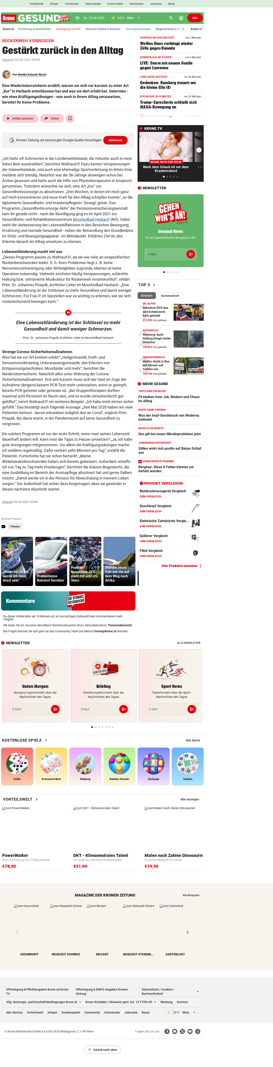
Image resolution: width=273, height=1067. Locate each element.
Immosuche (136, 3)
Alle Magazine (191, 895)
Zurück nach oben (102, 1049)
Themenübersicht (120, 625)
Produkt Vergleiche (163, 483)
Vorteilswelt (36, 3)
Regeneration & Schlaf (171, 29)
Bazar (171, 3)
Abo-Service (14, 1012)
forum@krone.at (105, 631)
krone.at (8, 29)
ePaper (54, 3)
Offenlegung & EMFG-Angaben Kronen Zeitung (102, 991)
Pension (15, 526)
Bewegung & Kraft (68, 29)
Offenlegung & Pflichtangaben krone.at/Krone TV (37, 991)
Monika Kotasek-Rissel (32, 74)
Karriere (182, 1002)
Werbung (166, 1002)
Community (72, 3)
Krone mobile (115, 3)
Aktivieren (115, 140)
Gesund (7, 59)
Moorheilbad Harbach (91, 219)
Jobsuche (155, 3)
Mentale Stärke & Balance (103, 29)
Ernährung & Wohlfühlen (34, 29)
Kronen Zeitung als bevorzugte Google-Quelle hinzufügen (69, 140)
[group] (17, 561)
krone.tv (196, 29)
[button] (183, 29)
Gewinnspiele (93, 3)
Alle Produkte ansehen (179, 566)
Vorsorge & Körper (138, 29)
